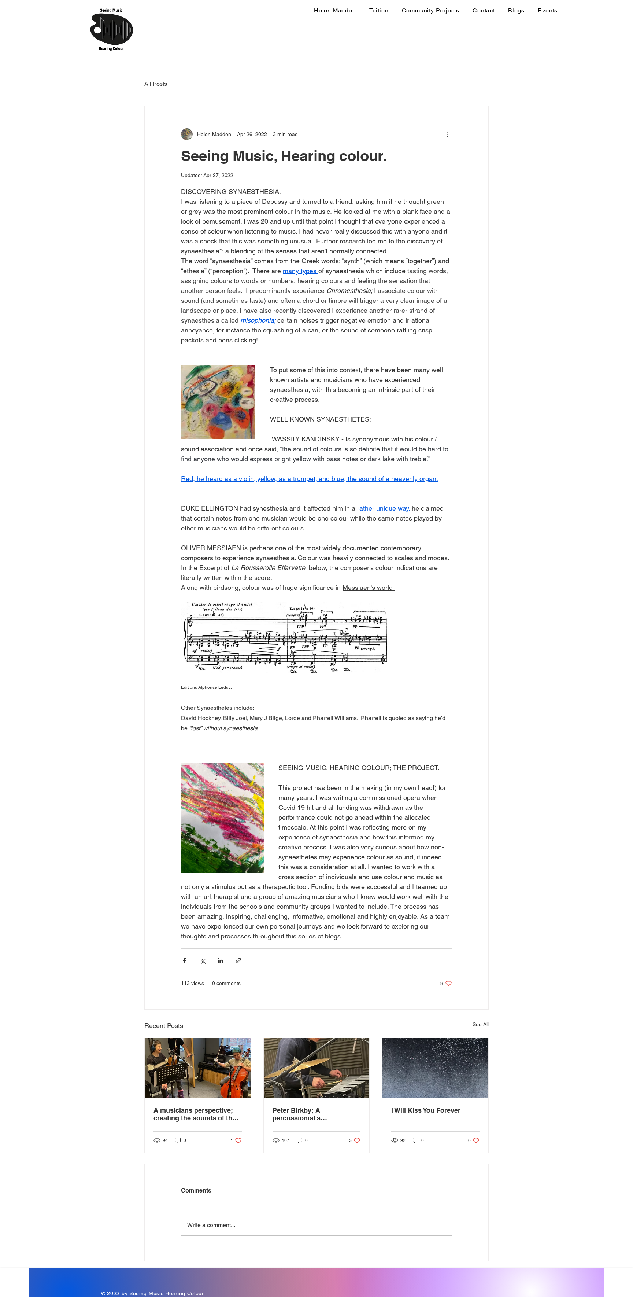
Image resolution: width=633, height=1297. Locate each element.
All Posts (155, 83)
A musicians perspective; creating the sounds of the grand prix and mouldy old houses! (194, 1114)
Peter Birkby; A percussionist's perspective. (297, 1114)
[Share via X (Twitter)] (202, 960)
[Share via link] (238, 960)
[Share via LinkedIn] (220, 960)
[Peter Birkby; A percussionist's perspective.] (317, 1068)
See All (481, 1024)
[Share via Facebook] (184, 960)
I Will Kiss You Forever (425, 1110)
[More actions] (447, 134)
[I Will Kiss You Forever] (435, 1068)
